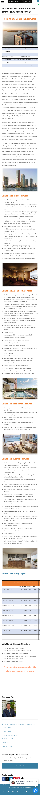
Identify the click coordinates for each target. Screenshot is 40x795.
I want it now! (20, 766)
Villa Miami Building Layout (14, 573)
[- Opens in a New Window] (3, 779)
